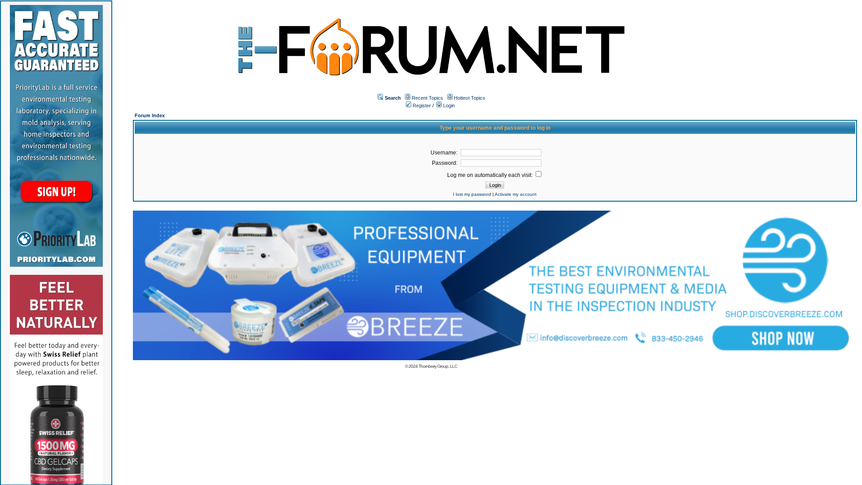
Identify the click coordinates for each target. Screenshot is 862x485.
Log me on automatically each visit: (490, 175)
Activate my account (516, 194)
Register (421, 105)
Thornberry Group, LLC (437, 366)
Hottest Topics (469, 98)
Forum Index (150, 115)
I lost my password (472, 194)
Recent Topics (427, 98)
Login (448, 105)
